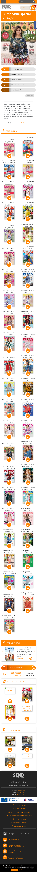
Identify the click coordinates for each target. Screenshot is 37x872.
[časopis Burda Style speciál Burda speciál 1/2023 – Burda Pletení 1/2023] (28, 603)
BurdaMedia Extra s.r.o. (22, 123)
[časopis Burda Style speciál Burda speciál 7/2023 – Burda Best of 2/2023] (28, 539)
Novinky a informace (20, 808)
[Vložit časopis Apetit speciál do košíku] (27, 700)
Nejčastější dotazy (20, 805)
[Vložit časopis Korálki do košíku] (27, 765)
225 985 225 (16, 672)
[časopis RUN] (27, 742)
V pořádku (14, 870)
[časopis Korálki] (27, 755)
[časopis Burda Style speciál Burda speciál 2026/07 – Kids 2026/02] (28, 170)
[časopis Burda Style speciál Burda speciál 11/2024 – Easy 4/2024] (28, 344)
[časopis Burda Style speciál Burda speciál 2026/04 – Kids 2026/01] (9, 212)
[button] (18, 69)
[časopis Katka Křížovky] (10, 711)
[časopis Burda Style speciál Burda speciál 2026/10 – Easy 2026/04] (9, 149)
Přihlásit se (24, 8)
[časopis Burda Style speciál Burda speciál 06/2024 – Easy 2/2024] (9, 409)
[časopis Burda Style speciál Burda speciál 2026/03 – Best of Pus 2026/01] (28, 212)
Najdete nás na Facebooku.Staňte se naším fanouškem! (17, 845)
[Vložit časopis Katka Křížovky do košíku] (9, 718)
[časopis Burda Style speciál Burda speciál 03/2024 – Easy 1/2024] (28, 430)
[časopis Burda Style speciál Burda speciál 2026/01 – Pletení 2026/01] (28, 234)
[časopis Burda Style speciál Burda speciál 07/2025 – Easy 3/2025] (9, 279)
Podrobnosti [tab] (29, 96)
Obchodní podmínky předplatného (20, 812)
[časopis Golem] (10, 740)
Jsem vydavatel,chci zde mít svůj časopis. (16, 857)
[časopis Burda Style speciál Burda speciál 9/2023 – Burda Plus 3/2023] (28, 518)
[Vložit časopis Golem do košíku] (9, 749)
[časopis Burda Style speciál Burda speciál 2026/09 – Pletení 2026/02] (28, 148)
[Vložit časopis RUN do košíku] (27, 749)
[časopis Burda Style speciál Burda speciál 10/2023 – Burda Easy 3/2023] (9, 518)
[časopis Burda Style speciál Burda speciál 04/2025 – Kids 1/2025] (28, 300)
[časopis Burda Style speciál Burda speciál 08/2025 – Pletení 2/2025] (28, 257)
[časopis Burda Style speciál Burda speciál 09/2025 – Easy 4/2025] (9, 258)
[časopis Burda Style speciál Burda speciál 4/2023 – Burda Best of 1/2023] (9, 581)
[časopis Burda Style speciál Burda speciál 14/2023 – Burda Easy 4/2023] (9, 476)
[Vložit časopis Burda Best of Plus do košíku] (27, 718)
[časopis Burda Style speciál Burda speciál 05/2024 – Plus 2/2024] (28, 409)
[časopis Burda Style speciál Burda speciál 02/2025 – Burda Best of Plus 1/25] (28, 321)
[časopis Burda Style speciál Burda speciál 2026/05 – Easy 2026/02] (28, 191)
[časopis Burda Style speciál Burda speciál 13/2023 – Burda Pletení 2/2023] (28, 475)
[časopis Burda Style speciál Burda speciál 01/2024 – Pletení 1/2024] (28, 452)
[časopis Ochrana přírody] (10, 759)
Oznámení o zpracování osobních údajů (20, 815)
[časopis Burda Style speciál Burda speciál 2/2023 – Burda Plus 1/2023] (9, 604)
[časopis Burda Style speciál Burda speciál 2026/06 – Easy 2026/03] (9, 191)
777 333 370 (16, 675)
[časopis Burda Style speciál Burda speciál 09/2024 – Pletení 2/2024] (28, 366)
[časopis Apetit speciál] (27, 693)
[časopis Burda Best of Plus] (27, 707)
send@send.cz (21, 794)
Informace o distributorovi (20, 822)
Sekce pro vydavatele (20, 825)
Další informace (23, 870)
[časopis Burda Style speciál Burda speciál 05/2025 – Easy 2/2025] (9, 300)
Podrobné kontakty (20, 818)
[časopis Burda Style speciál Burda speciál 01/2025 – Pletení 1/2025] (9, 343)
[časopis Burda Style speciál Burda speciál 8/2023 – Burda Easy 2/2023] (9, 539)
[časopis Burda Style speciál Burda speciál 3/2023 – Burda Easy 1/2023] (28, 581)
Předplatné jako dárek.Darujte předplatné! (15, 839)
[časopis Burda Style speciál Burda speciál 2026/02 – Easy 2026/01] (9, 235)
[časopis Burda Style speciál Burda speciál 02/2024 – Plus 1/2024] (9, 453)
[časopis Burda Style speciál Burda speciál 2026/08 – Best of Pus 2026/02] (9, 170)
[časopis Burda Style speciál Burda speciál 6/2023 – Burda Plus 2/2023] (9, 560)
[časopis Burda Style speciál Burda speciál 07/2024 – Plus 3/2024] (28, 388)
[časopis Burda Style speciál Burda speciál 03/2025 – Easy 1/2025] (9, 321)
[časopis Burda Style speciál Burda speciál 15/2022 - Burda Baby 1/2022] (9, 625)
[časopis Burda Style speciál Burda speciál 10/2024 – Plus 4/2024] (9, 367)
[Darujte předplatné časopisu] (18, 667)
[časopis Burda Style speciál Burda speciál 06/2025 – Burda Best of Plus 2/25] (28, 279)
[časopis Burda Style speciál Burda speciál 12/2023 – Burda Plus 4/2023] (9, 497)
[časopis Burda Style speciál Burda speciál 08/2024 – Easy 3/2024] (9, 388)
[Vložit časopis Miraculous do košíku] (9, 700)
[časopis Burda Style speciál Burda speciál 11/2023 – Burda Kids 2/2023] (28, 497)
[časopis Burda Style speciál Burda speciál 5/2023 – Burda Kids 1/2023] (28, 560)
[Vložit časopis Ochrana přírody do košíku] (9, 765)
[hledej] (33, 1)
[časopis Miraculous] (10, 690)
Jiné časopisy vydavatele (18, 681)
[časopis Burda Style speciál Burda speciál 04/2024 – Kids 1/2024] (9, 430)
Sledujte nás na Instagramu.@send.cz (16, 851)
